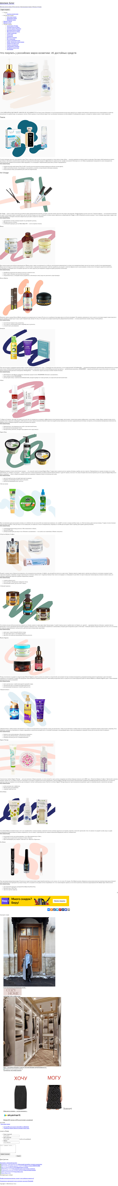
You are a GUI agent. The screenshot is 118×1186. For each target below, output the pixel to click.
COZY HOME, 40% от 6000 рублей (11, 996)
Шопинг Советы (7, 21)
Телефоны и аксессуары (13, 48)
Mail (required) (7, 1137)
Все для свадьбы (11, 39)
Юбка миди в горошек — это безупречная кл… (15, 1111)
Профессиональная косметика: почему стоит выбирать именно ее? (17, 1178)
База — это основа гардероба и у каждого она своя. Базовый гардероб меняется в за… (25, 1067)
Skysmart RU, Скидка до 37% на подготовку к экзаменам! (18, 1120)
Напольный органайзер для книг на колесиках (30, 1164)
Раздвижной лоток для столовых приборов (24, 1168)
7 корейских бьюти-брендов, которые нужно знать (16, 1128)
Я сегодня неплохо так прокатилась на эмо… (14, 987)
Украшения (10, 36)
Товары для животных (12, 45)
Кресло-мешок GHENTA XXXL (32, 1166)
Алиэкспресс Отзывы (12, 26)
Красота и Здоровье (12, 37)
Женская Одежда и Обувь (13, 31)
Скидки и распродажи (12, 14)
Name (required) (7, 1134)
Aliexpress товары (11, 20)
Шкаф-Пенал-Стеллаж (22, 1167)
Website (5, 1141)
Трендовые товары (11, 17)
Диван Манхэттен (18, 1171)
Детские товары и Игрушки (14, 28)
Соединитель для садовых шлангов (12, 1070)
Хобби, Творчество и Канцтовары (15, 42)
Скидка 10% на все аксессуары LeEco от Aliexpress (16, 1127)
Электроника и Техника (13, 46)
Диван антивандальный (29, 1170)
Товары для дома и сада (13, 43)
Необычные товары (12, 18)
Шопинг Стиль (7, 23)
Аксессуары (10, 34)
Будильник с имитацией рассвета (8, 1163)
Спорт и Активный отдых (13, 40)
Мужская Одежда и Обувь (13, 30)
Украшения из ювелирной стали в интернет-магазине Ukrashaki (16, 1181)
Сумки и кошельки (12, 33)
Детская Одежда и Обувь (13, 27)
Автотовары (10, 49)
